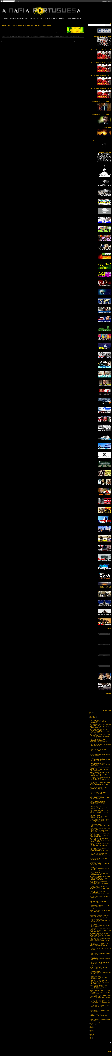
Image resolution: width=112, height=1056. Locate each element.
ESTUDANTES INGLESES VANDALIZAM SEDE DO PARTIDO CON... (99, 946)
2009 (90, 1037)
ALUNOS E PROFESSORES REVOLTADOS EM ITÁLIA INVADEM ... (100, 795)
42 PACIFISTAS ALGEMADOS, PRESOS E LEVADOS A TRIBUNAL (99, 864)
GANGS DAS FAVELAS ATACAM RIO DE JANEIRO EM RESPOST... (99, 821)
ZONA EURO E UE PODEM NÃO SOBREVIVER (97, 892)
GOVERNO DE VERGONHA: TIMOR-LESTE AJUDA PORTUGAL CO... (100, 849)
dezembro (92, 716)
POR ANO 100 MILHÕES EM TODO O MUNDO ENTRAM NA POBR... (100, 841)
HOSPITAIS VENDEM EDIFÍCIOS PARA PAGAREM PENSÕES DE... (99, 944)
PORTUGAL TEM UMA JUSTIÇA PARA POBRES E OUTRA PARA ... (98, 879)
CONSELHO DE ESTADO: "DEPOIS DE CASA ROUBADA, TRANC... (100, 1013)
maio (91, 1030)
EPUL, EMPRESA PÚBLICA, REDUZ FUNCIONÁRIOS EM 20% (98, 740)
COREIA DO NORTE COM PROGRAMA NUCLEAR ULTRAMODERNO (99, 831)
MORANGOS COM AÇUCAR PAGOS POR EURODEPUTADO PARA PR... (99, 763)
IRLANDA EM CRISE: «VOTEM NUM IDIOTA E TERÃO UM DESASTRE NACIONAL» (27, 25)
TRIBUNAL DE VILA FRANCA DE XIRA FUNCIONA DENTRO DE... (98, 817)
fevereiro (92, 1034)
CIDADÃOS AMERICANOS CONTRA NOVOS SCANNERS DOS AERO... (100, 773)
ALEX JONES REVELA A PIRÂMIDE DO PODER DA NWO (99, 902)
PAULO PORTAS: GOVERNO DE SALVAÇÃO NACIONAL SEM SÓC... (100, 939)
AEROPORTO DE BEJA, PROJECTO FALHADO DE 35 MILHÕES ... (98, 800)
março (91, 1033)
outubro (92, 1023)
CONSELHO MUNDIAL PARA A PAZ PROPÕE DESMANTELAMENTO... (100, 963)
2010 (90, 715)
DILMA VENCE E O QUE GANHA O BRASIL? (100, 1022)
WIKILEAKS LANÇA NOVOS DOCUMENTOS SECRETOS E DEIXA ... (100, 778)
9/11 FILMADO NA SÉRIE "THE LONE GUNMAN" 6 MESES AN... (98, 968)
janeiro (92, 1035)
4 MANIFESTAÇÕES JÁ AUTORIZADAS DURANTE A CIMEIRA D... (99, 934)
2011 (90, 713)
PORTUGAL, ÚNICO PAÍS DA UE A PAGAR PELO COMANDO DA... (99, 889)
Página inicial (43, 41)
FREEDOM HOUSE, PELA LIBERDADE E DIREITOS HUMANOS (99, 916)
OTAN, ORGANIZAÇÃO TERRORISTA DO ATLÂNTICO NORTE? (99, 872)
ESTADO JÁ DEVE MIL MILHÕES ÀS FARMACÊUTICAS (98, 887)
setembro (92, 1024)
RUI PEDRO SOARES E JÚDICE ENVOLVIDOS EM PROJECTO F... (98, 803)
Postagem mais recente (6, 41)
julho (91, 1027)
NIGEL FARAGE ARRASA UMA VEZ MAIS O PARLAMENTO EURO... (100, 780)
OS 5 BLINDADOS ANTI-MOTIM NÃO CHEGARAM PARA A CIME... (98, 854)
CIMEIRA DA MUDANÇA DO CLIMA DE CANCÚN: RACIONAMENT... (98, 720)
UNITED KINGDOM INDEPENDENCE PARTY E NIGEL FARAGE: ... (100, 954)
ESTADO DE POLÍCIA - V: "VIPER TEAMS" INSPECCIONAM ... (99, 722)
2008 (90, 1038)
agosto (92, 1026)
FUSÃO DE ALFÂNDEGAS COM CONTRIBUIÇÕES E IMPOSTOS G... (98, 790)
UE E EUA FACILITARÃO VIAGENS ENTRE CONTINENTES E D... (99, 869)
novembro (92, 717)
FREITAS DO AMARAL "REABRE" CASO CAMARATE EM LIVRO (99, 742)
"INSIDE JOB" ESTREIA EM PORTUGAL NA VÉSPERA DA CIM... (99, 851)
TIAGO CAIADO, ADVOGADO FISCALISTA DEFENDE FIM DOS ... (99, 1011)
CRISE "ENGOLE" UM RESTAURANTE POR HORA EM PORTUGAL (100, 760)
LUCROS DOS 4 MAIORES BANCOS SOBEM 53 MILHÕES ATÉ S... (100, 983)
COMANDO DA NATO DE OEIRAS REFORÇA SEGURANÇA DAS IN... (100, 998)
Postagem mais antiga (79, 41)
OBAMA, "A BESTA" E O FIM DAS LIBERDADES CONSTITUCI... (97, 913)
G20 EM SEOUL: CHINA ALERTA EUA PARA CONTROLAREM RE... (100, 926)
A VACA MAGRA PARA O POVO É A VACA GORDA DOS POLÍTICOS (99, 1001)
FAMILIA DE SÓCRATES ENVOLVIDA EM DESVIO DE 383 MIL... (99, 978)
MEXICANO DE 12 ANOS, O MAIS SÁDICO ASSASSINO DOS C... (99, 846)
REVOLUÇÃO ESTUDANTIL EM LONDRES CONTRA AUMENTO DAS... (100, 808)
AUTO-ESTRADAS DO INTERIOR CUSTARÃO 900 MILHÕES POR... (100, 996)
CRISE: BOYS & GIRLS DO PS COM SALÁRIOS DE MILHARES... (98, 1008)
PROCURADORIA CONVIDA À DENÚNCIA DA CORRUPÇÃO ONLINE (100, 918)
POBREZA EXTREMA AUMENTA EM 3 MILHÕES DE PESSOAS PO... (98, 788)
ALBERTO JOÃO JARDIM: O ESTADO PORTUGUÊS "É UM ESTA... (98, 981)
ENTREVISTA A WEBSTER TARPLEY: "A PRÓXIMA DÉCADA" (99, 956)
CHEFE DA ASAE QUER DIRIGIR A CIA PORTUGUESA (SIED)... (98, 750)
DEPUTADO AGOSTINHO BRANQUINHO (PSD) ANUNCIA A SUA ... (99, 1006)
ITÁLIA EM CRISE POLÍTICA (96, 904)
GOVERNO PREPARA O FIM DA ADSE (98, 961)
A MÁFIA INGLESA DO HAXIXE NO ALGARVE (100, 819)
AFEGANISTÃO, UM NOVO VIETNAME (98, 1015)
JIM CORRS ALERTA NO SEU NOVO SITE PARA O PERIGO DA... (99, 770)
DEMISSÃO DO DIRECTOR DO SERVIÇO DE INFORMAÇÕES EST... (100, 874)
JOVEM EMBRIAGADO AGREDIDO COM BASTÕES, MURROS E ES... (99, 882)
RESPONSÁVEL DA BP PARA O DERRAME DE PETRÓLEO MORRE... (100, 775)
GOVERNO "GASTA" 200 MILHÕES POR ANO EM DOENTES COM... (100, 745)
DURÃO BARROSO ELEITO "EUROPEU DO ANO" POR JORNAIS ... (100, 877)
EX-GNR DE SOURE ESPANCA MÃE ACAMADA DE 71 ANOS (98, 730)
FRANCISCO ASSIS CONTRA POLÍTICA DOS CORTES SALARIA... (100, 806)
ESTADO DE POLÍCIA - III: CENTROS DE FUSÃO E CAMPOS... (99, 908)
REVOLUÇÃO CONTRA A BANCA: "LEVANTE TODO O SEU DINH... (100, 824)
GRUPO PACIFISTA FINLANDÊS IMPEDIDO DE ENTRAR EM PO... (100, 894)
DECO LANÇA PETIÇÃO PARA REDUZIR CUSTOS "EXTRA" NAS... (99, 793)
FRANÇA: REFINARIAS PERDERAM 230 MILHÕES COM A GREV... (99, 976)
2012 (90, 712)
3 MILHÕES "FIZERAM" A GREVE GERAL (99, 812)
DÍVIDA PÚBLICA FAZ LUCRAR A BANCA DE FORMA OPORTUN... (100, 768)
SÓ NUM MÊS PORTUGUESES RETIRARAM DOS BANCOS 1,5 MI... (100, 839)
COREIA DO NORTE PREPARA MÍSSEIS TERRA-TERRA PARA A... (99, 757)
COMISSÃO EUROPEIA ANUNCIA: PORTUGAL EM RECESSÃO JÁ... (98, 747)
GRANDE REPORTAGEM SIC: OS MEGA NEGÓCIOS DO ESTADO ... (99, 785)
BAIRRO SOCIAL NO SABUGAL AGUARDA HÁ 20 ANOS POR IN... (99, 965)
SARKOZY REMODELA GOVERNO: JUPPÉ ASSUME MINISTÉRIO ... (99, 906)
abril (91, 1031)
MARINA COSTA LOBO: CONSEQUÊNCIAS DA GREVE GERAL (99, 815)
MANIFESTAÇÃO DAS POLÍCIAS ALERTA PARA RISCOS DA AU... (99, 732)
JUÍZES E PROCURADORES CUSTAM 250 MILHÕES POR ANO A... (99, 727)
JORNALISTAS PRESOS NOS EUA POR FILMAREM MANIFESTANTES (99, 811)
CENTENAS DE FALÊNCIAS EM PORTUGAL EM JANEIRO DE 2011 (100, 921)
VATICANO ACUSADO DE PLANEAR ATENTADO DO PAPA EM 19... (98, 951)
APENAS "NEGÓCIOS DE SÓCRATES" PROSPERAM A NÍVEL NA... (98, 836)
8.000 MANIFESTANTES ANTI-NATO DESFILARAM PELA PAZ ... (98, 861)
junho (91, 1029)
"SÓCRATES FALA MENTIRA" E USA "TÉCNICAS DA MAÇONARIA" (98, 986)
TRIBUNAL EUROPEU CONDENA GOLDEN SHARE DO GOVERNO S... (100, 941)
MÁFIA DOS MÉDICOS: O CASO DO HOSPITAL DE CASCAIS (98, 988)
